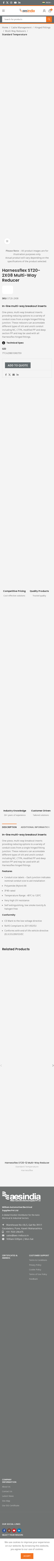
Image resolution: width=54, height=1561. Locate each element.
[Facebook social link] (3, 3)
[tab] (9, 827)
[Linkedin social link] (19, 3)
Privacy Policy (35, 1265)
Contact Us (7, 1491)
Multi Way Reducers (15, 31)
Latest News (8, 1496)
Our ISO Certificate (10, 1505)
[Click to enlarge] (7, 241)
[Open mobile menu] (3, 10)
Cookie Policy (35, 1269)
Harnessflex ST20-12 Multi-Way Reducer (27, 1162)
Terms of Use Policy (38, 1274)
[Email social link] (14, 375)
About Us (6, 1486)
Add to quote (18, 365)
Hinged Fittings (43, 27)
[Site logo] (27, 10)
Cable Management (21, 27)
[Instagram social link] (11, 3)
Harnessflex (27, 1170)
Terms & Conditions (38, 1260)
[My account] (44, 10)
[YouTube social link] (15, 3)
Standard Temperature (14, 34)
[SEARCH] (49, 19)
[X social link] (7, 3)
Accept (27, 1556)
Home (5, 27)
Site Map (6, 1501)
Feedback (33, 1279)
